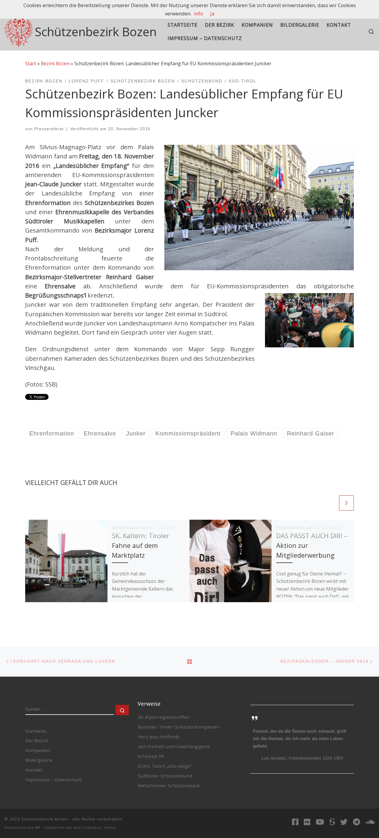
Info (198, 13)
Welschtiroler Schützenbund (168, 785)
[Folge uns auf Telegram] (356, 822)
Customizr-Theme (99, 827)
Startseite (35, 731)
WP (38, 827)
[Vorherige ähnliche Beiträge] (330, 502)
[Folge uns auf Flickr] (307, 822)
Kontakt (33, 770)
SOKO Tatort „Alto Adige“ (165, 766)
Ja (212, 13)
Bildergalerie (39, 760)
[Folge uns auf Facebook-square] (295, 822)
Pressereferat (49, 128)
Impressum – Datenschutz (53, 780)
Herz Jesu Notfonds (159, 737)
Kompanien (37, 750)
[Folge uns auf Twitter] (344, 822)
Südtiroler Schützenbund (165, 776)
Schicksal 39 (151, 756)
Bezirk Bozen (55, 63)
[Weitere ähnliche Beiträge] (346, 502)
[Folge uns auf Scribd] (332, 822)
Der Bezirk (36, 740)
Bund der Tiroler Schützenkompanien (178, 727)
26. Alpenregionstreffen (164, 717)
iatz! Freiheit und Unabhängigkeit (174, 746)
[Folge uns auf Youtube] (320, 822)
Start (30, 63)
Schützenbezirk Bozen (44, 819)
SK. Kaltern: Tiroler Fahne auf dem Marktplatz (140, 545)
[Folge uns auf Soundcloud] (370, 822)
